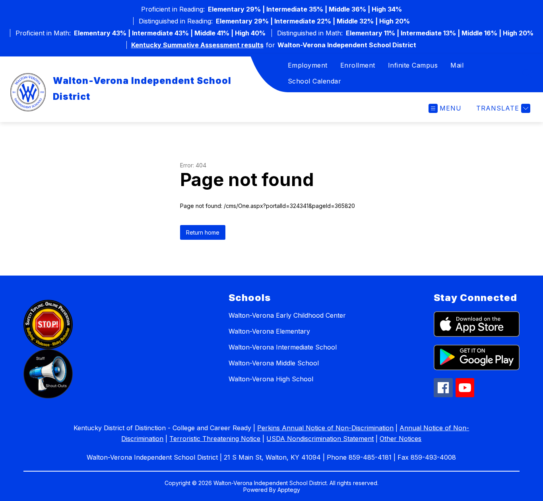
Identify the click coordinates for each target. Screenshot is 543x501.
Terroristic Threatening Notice (214, 439)
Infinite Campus (413, 65)
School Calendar (314, 81)
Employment (308, 65)
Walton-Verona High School (271, 379)
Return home (202, 232)
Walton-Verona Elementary (269, 331)
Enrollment (357, 65)
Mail (456, 65)
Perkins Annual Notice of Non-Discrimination (325, 428)
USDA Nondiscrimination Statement (320, 439)
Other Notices (400, 439)
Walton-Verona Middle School (274, 363)
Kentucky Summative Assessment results (197, 45)
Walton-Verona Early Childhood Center (287, 315)
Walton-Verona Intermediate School (283, 347)
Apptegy (288, 489)
